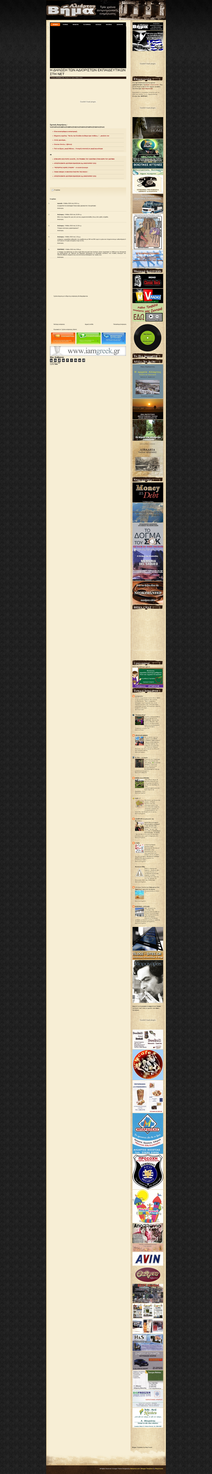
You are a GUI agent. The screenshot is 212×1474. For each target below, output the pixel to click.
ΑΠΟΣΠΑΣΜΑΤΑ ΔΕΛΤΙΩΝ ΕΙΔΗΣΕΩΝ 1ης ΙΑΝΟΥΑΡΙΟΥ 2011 (75, 176)
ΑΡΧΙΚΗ (55, 24)
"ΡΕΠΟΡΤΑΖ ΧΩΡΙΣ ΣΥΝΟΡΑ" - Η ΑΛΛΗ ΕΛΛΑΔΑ (71, 167)
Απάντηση (60, 208)
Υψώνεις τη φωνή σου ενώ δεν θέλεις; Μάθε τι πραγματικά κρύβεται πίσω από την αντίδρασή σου (147, 699)
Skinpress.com (135, 1468)
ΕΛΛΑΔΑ (98, 24)
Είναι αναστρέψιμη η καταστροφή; (65, 131)
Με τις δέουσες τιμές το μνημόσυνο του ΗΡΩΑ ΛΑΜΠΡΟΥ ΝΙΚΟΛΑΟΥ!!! (152, 738)
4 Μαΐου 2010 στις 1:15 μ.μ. (73, 237)
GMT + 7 (137, 798)
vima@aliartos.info (147, 89)
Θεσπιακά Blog (140, 867)
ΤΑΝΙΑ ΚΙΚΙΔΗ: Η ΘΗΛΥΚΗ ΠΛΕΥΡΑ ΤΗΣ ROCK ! (71, 172)
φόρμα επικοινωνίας (152, 85)
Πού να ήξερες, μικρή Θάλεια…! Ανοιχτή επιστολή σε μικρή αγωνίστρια (78, 149)
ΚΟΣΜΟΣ (109, 24)
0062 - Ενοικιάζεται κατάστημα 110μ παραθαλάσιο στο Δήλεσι (152, 909)
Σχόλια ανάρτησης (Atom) (69, 329)
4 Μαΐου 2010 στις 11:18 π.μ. (73, 225)
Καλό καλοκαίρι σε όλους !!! (152, 892)
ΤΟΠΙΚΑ (65, 24)
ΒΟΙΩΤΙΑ (76, 24)
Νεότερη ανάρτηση (59, 324)
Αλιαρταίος (139, 696)
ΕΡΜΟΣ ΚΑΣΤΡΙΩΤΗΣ (142, 778)
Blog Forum (148, 1447)
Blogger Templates (137, 1447)
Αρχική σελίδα (89, 324)
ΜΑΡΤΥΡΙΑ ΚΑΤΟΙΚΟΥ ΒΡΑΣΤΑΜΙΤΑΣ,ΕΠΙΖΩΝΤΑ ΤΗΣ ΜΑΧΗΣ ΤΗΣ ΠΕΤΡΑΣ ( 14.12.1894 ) (152, 825)
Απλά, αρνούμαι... (60, 140)
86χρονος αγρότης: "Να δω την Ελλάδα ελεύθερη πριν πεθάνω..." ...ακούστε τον (81, 136)
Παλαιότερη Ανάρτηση (119, 324)
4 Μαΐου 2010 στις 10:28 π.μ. (73, 214)
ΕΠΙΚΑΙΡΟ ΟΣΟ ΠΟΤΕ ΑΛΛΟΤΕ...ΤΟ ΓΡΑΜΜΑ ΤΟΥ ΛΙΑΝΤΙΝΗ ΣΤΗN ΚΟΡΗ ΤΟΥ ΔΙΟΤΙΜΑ (84, 159)
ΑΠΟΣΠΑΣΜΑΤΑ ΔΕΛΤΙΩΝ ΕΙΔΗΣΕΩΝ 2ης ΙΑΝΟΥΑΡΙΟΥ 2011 (75, 163)
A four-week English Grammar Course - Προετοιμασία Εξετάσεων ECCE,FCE (152, 847)
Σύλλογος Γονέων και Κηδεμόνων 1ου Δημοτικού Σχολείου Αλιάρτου (147, 888)
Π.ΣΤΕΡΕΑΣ (87, 24)
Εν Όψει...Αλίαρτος (141, 758)
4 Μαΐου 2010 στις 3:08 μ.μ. (73, 249)
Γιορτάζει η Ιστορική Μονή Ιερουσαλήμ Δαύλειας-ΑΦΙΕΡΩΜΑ (152, 718)
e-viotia (137, 843)
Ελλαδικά (59, 77)
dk (63, 77)
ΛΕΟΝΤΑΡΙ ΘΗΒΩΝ (141, 735)
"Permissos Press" (140, 715)
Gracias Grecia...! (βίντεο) (63, 144)
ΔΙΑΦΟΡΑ (120, 24)
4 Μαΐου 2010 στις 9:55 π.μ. (71, 203)
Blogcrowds (159, 1468)
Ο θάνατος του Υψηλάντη (152, 759)
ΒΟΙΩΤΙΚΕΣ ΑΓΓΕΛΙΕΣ (142, 906)
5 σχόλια (57, 190)
